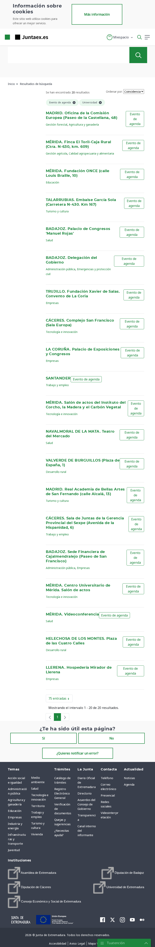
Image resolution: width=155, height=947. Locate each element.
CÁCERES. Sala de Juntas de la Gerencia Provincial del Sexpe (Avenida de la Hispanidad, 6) (85, 523)
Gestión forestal (56, 124)
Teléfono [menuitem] (107, 778)
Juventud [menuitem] (14, 850)
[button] (120, 37)
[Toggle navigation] (53, 37)
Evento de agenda (134, 119)
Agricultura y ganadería (84, 124)
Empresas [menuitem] (15, 817)
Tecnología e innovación (62, 332)
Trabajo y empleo (57, 385)
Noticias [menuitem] (129, 778)
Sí (43, 738)
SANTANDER (58, 378)
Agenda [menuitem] (129, 784)
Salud (49, 240)
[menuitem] (32, 873)
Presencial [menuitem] (108, 795)
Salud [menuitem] (34, 788)
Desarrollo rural (56, 472)
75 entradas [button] (60, 699)
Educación (52, 182)
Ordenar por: (114, 91)
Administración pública (60, 269)
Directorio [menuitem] (85, 793)
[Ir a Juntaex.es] (25, 37)
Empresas (52, 303)
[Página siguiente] (65, 717)
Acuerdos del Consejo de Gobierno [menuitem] (86, 804)
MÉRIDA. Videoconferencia (72, 614)
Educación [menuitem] (14, 811)
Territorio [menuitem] (38, 806)
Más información (97, 14)
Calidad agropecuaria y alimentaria (91, 153)
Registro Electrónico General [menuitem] (62, 793)
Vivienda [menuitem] (37, 834)
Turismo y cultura (57, 211)
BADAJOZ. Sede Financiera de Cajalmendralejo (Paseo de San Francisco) (76, 556)
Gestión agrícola (56, 153)
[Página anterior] (50, 717)
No (111, 738)
